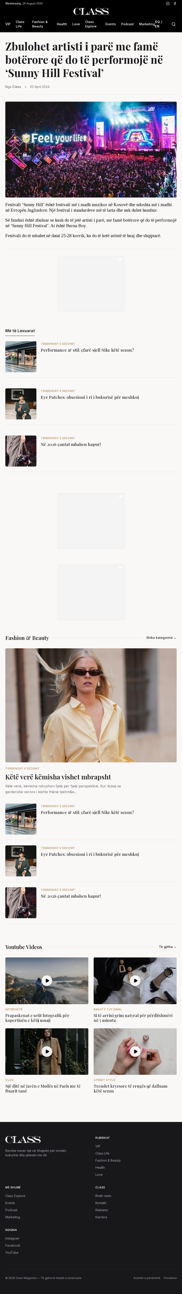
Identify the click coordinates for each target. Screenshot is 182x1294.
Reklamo (101, 1210)
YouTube (11, 1252)
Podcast (127, 24)
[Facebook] (175, 3)
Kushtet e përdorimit (147, 1278)
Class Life (20, 24)
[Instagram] (168, 3)
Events (110, 24)
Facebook (12, 1245)
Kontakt (100, 1203)
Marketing (147, 24)
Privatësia (170, 1278)
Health (62, 24)
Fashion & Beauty (40, 24)
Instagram (12, 1238)
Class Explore (91, 24)
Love (76, 24)
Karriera (101, 1217)
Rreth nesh (103, 1196)
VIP (7, 24)
